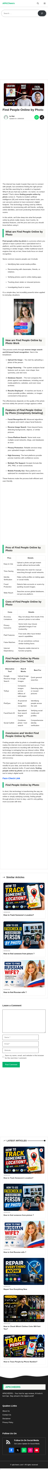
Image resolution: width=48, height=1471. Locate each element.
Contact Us (6, 1415)
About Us (6, 1411)
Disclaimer (6, 1419)
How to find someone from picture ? (18, 954)
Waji (12, 116)
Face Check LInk (11, 778)
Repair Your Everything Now (15, 1289)
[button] (37, 3)
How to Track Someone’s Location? (18, 915)
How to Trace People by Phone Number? (20, 1362)
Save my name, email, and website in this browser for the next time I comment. (24, 1056)
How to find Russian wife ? (15, 992)
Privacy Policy (7, 1422)
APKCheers (8, 3)
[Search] (42, 13)
